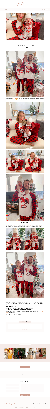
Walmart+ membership (28, 225)
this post (40, 225)
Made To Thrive (33, 407)
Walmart (14, 225)
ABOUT (34, 403)
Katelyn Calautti (27, 407)
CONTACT (44, 403)
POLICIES (40, 403)
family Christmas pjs (15, 98)
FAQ (37, 403)
